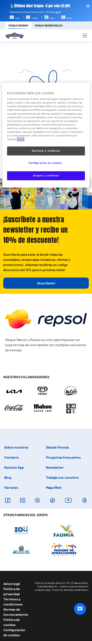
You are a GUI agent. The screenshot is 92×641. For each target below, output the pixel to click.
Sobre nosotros (16, 447)
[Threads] (84, 500)
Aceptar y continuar (46, 175)
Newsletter (55, 467)
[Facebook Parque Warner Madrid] (7, 500)
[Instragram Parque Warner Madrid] (22, 500)
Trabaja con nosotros (62, 477)
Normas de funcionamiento (15, 611)
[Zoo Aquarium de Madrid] (21, 530)
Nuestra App (14, 467)
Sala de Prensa (57, 447)
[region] (46, 135)
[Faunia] (64, 530)
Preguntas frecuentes (63, 457)
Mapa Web (53, 487)
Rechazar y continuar (46, 150)
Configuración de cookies (14, 632)
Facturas (11, 487)
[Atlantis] (21, 549)
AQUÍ (21, 139)
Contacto (11, 457)
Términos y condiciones (13, 601)
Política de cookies (11, 622)
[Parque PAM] (63, 549)
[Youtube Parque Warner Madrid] (68, 500)
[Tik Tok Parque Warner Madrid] (52, 500)
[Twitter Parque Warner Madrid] (37, 500)
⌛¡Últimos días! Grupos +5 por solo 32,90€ (40, 5)
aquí (58, 11)
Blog (7, 477)
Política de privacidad (11, 591)
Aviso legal (11, 584)
